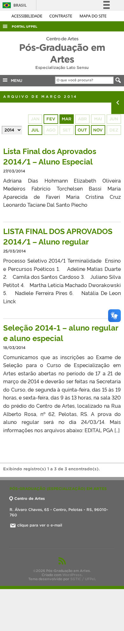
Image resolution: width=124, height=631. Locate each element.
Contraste (61, 16)
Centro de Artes (29, 498)
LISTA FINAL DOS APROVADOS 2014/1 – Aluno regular (58, 235)
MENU (15, 80)
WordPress (72, 575)
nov (98, 130)
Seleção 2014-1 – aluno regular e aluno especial (60, 332)
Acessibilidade (27, 16)
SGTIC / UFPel (82, 579)
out (82, 130)
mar (66, 119)
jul (35, 130)
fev (50, 119)
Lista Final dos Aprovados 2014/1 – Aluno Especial (49, 155)
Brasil (13, 5)
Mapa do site (93, 16)
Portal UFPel (24, 26)
